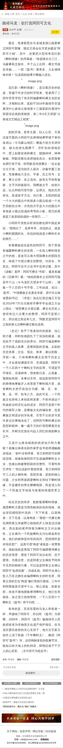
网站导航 (38, 731)
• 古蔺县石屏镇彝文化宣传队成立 (17, 697)
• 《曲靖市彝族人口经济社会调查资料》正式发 (23, 689)
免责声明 (25, 731)
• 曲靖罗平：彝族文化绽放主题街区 (18, 702)
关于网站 (12, 731)
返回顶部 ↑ (56, 659)
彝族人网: (10, 14)
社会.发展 (27, 14)
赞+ (55, 32)
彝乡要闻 (39, 14)
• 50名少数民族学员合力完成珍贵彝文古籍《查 (23, 693)
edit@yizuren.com (29, 739)
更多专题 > (55, 667)
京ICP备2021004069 (16, 743)
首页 (17, 14)
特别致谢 (50, 731)
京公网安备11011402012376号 (42, 743)
